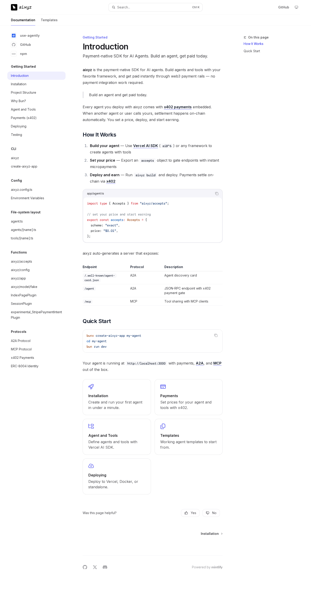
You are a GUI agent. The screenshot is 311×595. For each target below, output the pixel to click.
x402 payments (178, 107)
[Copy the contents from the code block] (217, 194)
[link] (117, 397)
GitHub (25, 45)
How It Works (253, 44)
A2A (200, 363)
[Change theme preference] (296, 7)
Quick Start (252, 51)
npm (23, 54)
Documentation (23, 20)
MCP (217, 363)
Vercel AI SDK (145, 145)
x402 (110, 181)
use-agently (30, 35)
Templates (49, 20)
